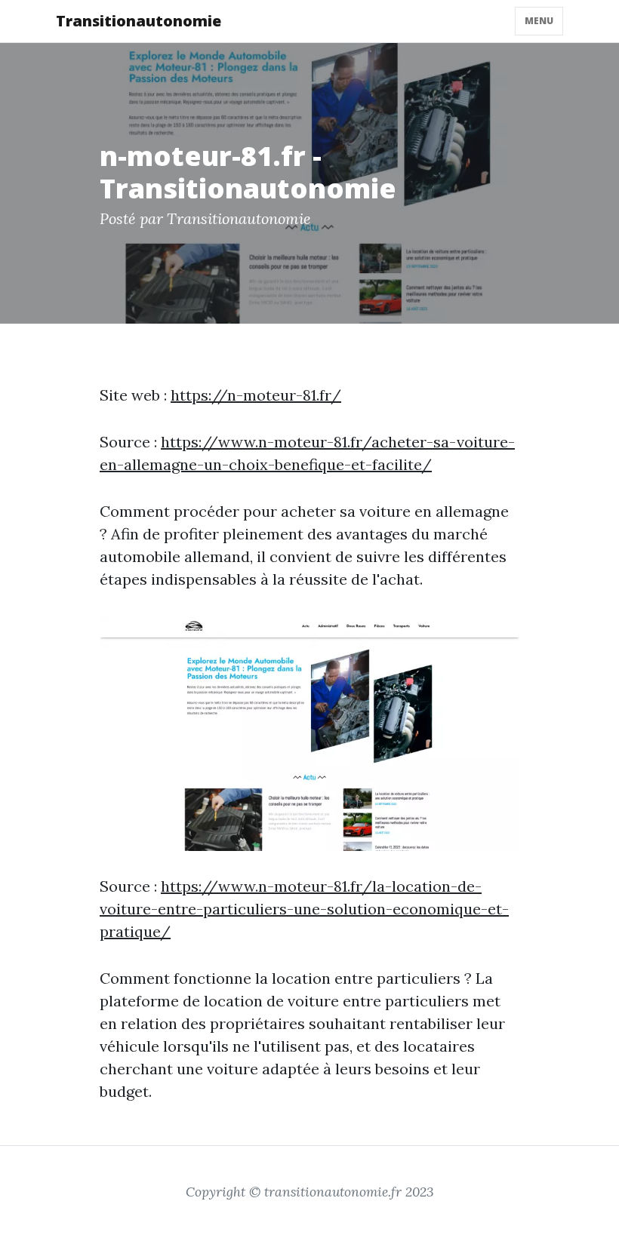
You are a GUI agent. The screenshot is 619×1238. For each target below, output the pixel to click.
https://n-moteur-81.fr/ (256, 395)
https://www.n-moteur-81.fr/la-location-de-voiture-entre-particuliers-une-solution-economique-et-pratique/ (304, 909)
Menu (539, 20)
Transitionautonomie (138, 21)
